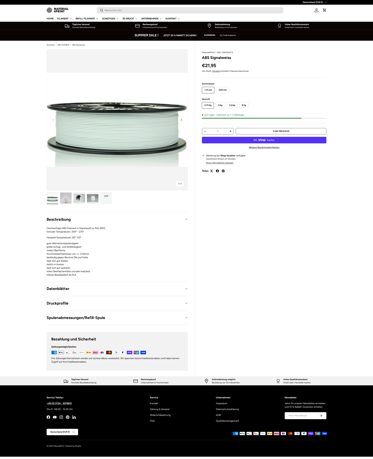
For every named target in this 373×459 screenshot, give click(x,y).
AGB (218, 415)
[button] (324, 10)
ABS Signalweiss (78, 45)
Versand (216, 71)
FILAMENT (62, 18)
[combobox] (190, 10)
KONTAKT (171, 18)
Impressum (221, 403)
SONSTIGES (108, 18)
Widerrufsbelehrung (160, 415)
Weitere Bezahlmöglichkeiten (264, 147)
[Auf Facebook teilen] (217, 171)
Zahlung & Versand (159, 409)
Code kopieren (229, 35)
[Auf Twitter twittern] (211, 171)
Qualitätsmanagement (227, 420)
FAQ (152, 420)
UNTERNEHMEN (149, 18)
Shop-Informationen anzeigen (219, 163)
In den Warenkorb (281, 131)
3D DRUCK (128, 18)
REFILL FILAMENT (85, 18)
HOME (50, 18)
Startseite (51, 45)
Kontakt (154, 403)
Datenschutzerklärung (227, 409)
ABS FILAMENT (63, 45)
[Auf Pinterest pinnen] (223, 171)
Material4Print (208, 52)
